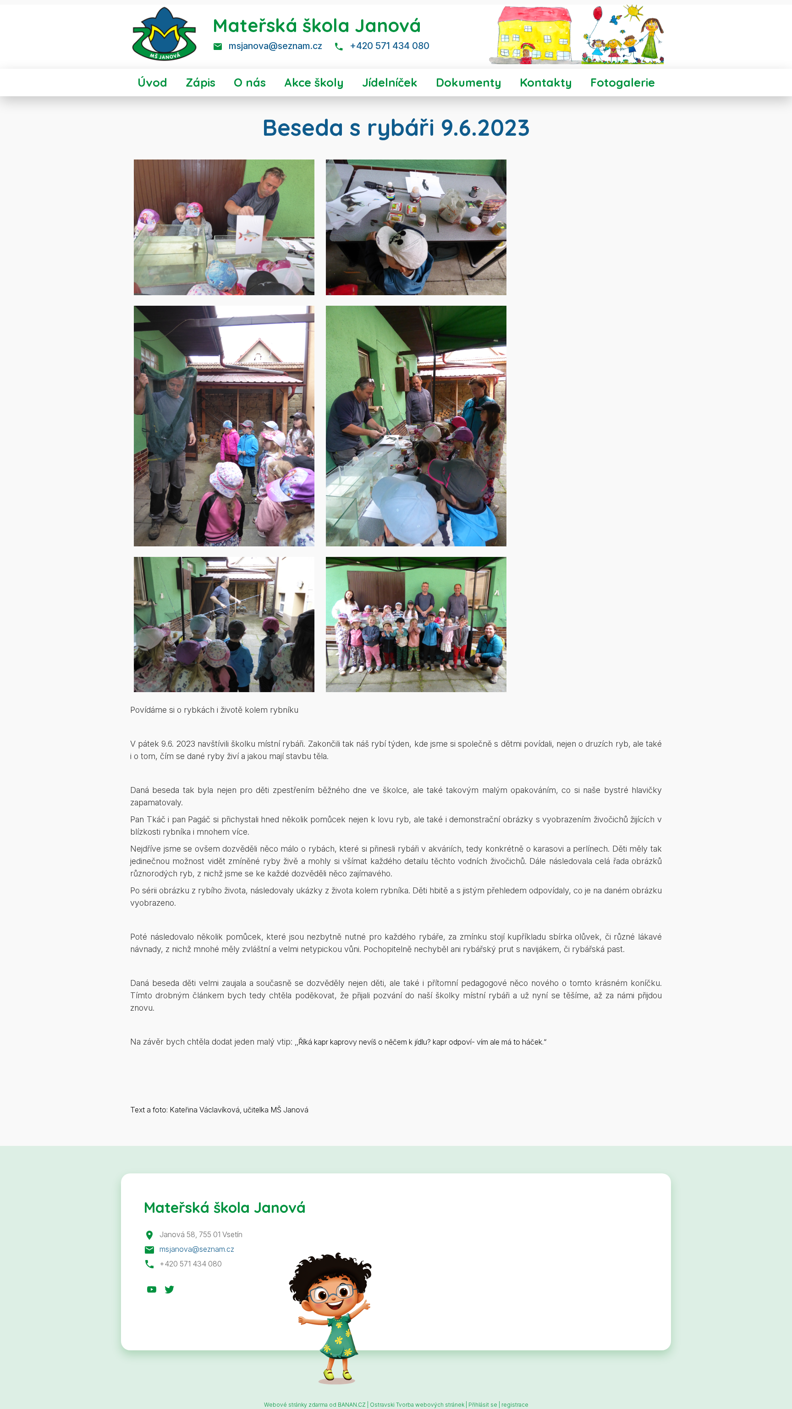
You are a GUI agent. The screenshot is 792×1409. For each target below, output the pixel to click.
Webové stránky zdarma (296, 1404)
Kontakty (546, 82)
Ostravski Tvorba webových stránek (417, 1404)
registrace (514, 1404)
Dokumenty (468, 82)
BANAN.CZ (352, 1404)
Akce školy (314, 82)
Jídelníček (390, 82)
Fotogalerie (622, 82)
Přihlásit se (482, 1404)
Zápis (200, 82)
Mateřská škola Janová (317, 25)
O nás (250, 82)
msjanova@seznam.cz (275, 45)
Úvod (152, 82)
